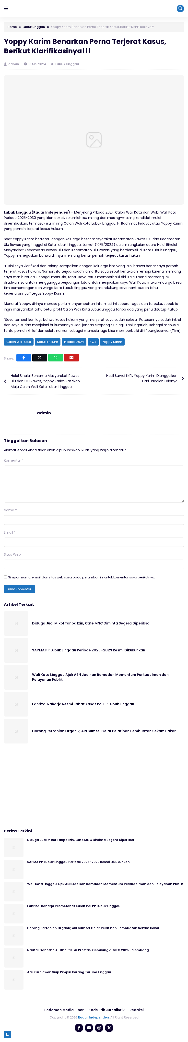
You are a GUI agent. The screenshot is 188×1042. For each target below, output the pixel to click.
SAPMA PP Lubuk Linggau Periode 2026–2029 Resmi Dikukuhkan (88, 650)
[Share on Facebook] (23, 357)
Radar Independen (93, 1017)
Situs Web (12, 554)
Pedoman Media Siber (64, 1009)
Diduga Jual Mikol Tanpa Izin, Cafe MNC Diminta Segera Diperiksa (91, 623)
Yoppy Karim (112, 342)
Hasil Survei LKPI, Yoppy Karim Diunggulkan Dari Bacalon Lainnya (141, 378)
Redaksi (136, 1009)
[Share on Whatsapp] (55, 357)
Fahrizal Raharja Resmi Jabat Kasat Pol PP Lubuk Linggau (83, 704)
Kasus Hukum (47, 342)
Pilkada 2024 (74, 342)
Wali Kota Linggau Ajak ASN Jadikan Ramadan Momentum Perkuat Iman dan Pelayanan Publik (100, 677)
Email (10, 532)
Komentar (14, 460)
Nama (10, 510)
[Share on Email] (71, 357)
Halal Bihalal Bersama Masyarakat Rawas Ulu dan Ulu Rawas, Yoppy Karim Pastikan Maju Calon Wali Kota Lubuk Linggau (45, 381)
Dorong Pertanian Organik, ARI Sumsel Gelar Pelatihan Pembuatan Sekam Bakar (104, 731)
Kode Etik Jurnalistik (107, 1009)
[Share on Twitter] (39, 357)
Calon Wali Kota (18, 342)
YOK (93, 342)
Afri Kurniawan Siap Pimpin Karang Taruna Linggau (69, 972)
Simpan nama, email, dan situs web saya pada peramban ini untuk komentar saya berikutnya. (81, 577)
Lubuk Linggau (67, 64)
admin (14, 64)
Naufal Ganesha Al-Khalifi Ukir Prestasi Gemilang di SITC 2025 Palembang (88, 950)
